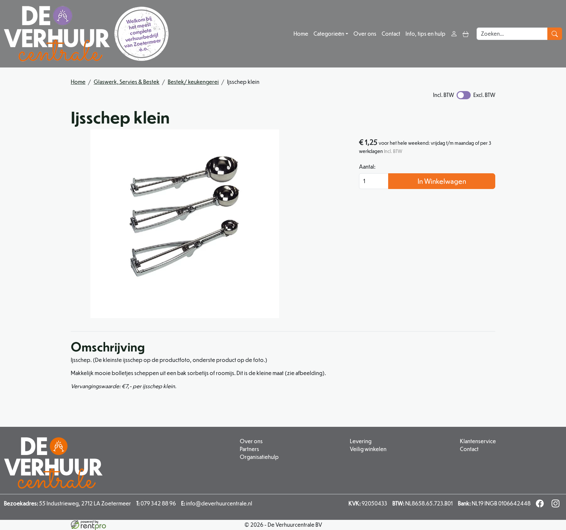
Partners (249, 448)
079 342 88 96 (156, 503)
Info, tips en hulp (425, 33)
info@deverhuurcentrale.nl (216, 503)
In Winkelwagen (442, 181)
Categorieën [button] (328, 33)
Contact (391, 33)
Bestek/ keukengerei (193, 81)
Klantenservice (478, 441)
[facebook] (541, 505)
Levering (360, 441)
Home (300, 33)
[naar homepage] (86, 34)
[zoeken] (554, 34)
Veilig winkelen (368, 448)
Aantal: (367, 166)
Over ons (364, 33)
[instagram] (557, 505)
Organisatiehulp (259, 456)
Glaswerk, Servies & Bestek (127, 81)
